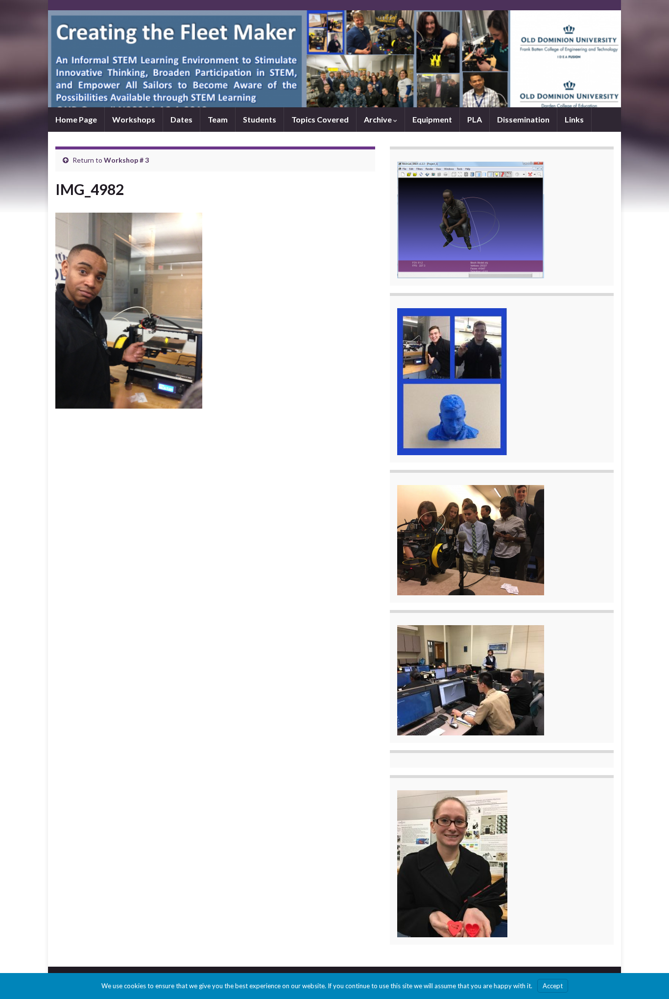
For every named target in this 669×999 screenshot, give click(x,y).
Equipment (432, 119)
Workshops (133, 119)
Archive (378, 119)
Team (218, 119)
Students (259, 119)
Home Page (76, 119)
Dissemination (523, 119)
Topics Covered (320, 119)
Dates (181, 119)
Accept (553, 986)
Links (574, 119)
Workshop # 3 (126, 160)
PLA (474, 119)
